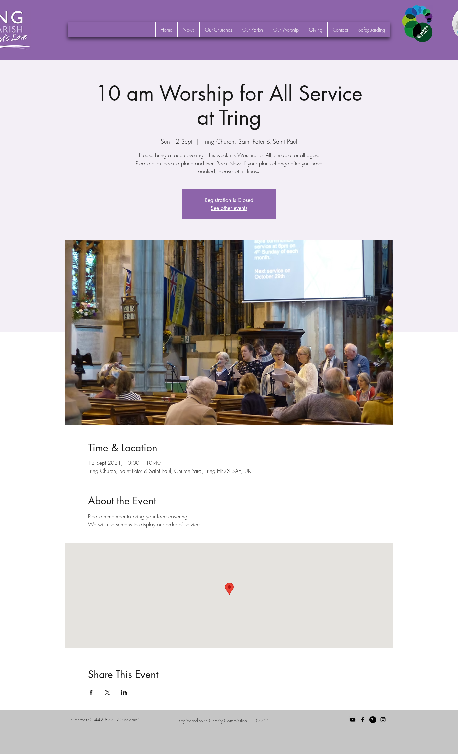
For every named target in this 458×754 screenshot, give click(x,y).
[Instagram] (383, 719)
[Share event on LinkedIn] (124, 692)
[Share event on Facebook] (91, 692)
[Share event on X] (107, 692)
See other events (229, 208)
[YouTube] (352, 719)
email (134, 719)
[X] (372, 719)
